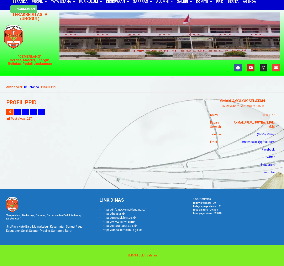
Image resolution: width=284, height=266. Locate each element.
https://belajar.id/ (114, 213)
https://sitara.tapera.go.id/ (120, 225)
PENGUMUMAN (23, 9)
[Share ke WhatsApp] (34, 112)
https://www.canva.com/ (119, 221)
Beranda (33, 87)
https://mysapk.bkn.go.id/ (119, 217)
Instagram (268, 164)
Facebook (268, 149)
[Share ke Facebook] (18, 112)
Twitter (270, 157)
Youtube (269, 172)
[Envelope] (276, 67)
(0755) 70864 (266, 134)
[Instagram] (263, 67)
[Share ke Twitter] (26, 112)
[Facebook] (238, 67)
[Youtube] (250, 67)
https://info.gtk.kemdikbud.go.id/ (124, 209)
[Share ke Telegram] (41, 112)
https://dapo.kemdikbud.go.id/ (122, 230)
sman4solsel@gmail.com (258, 141)
